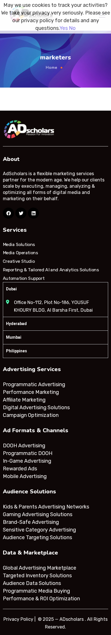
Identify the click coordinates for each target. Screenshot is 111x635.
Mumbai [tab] (13, 337)
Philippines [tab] (16, 351)
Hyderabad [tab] (16, 323)
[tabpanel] (55, 306)
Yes (63, 28)
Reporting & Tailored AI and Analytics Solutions (51, 269)
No (72, 28)
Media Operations (20, 252)
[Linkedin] (33, 213)
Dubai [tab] (11, 289)
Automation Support (23, 278)
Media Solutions (19, 244)
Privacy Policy (18, 619)
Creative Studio (19, 261)
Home (51, 67)
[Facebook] (8, 213)
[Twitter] (20, 213)
